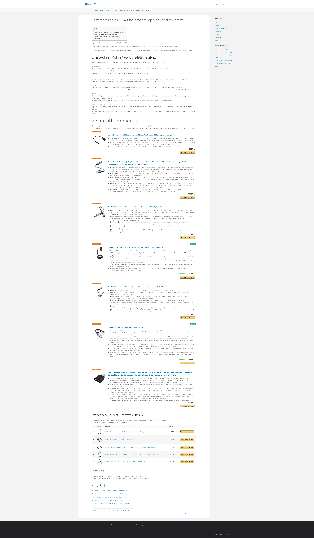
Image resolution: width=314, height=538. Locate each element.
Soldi (216, 40)
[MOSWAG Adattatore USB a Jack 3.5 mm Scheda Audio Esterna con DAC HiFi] (99, 292)
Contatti (225, 4)
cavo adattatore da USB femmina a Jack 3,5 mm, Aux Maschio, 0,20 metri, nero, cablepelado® (142, 135)
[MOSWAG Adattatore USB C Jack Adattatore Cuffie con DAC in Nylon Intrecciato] (99, 212)
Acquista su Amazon (188, 152)
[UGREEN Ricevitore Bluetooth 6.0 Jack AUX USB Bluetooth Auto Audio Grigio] (99, 252)
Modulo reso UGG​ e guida (223, 49)
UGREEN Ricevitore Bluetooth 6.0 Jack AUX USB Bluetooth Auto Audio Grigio (136, 247)
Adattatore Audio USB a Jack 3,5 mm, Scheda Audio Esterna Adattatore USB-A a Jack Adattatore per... (132, 454)
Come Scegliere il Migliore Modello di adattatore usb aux (110, 32)
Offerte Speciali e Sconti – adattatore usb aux (106, 36)
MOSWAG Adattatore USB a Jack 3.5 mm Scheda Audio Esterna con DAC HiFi (135, 287)
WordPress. (230, 534)
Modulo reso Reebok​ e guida (223, 52)
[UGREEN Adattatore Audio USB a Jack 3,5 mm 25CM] (99, 332)
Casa (216, 23)
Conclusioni (97, 38)
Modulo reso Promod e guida (223, 61)
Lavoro (217, 26)
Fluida (223, 534)
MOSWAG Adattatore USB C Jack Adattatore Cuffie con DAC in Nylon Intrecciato (137, 207)
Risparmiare (218, 37)
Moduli (217, 34)
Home (216, 4)
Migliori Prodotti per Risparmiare (103, 10)
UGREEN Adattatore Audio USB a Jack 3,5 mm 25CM (127, 327)
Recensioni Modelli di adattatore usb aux (105, 34)
